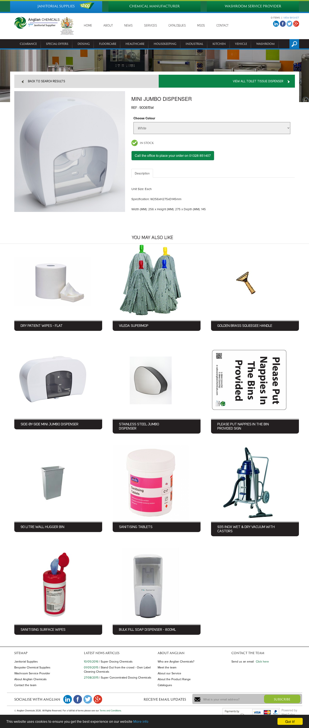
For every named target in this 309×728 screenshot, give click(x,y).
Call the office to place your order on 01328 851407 (173, 155)
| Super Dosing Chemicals (116, 661)
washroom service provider (253, 6)
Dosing (84, 44)
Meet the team (167, 667)
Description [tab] (142, 173)
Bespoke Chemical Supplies (32, 667)
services (150, 25)
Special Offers (57, 44)
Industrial (194, 44)
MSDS (201, 25)
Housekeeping (165, 44)
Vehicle (241, 44)
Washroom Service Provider (32, 673)
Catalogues (165, 685)
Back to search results (46, 81)
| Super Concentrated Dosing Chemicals (125, 677)
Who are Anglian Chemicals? (176, 661)
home (88, 25)
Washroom (265, 44)
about (108, 25)
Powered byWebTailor (289, 712)
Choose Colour (144, 118)
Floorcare (107, 44)
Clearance (28, 44)
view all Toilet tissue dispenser (258, 81)
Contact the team (25, 685)
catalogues (177, 25)
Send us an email (242, 661)
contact (222, 25)
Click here (262, 661)
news (128, 25)
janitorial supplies (56, 6)
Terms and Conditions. (111, 710)
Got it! (290, 721)
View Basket (291, 18)
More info (140, 721)
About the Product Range (174, 679)
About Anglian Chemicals (30, 679)
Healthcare (134, 44)
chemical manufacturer (154, 6)
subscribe (282, 699)
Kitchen (219, 44)
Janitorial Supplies (26, 661)
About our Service (169, 673)
